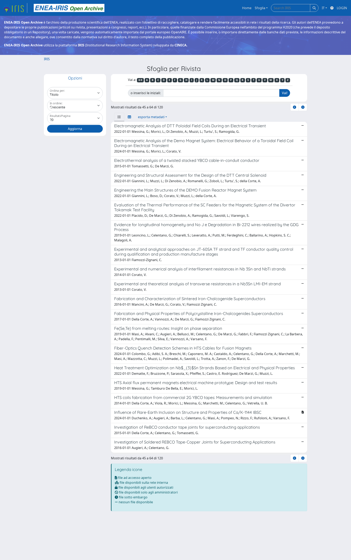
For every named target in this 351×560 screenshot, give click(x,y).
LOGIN (342, 8)
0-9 (140, 80)
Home (246, 8)
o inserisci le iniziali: (146, 93)
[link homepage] (14, 8)
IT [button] (323, 8)
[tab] (119, 117)
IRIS (47, 59)
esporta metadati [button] (151, 117)
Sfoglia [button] (260, 8)
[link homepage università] (69, 8)
